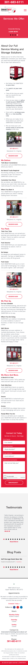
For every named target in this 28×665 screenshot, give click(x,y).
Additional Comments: (10, 460)
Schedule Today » (14, 603)
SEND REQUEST (13, 482)
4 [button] (17, 35)
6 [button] (15, 539)
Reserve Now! (13, 156)
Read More (14, 542)
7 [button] (17, 539)
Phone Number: (8, 446)
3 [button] (15, 35)
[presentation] (14, 476)
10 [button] (24, 539)
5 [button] (13, 539)
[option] (14, 560)
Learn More (13, 32)
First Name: (6, 439)
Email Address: (7, 453)
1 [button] (10, 35)
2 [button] (13, 35)
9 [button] (22, 539)
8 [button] (19, 539)
